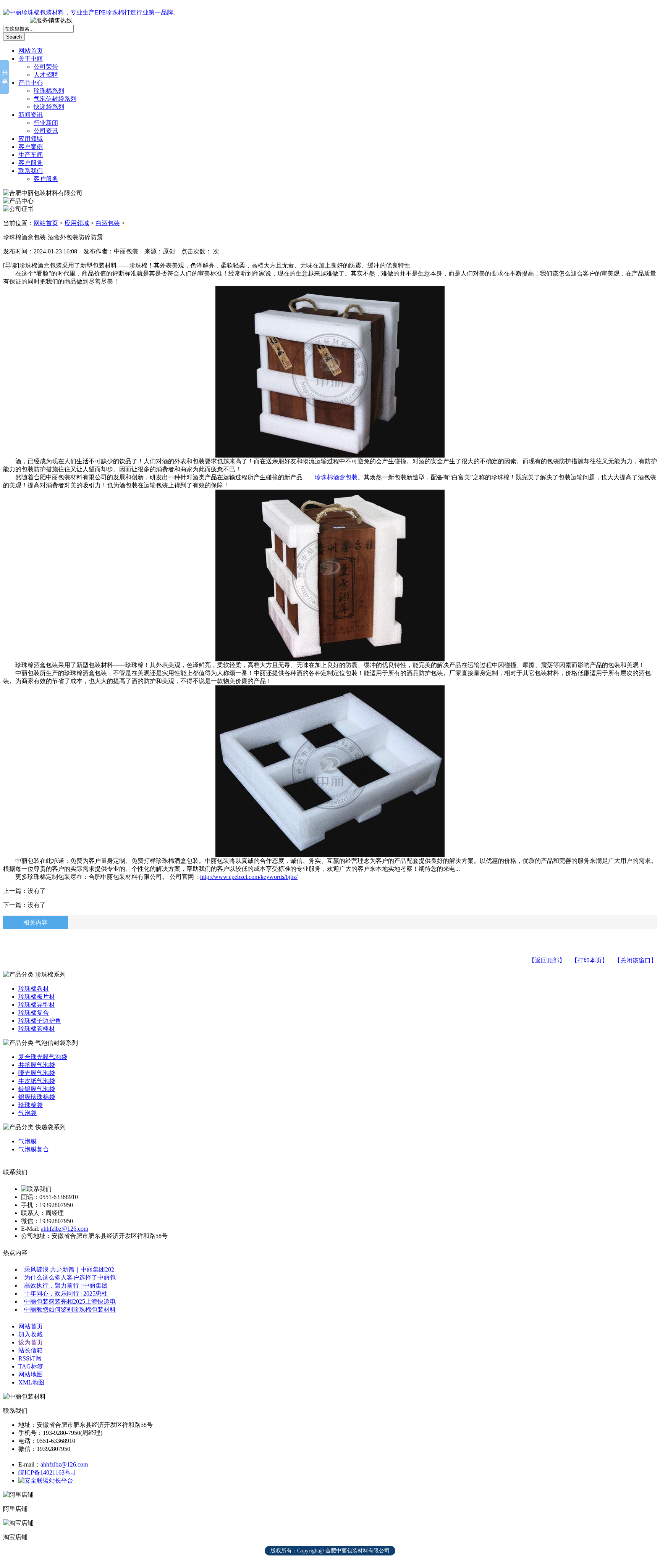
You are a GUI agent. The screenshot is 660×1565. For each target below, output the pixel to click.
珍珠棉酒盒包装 (336, 477)
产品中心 (30, 82)
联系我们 (30, 171)
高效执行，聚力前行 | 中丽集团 (66, 1285)
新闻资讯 (30, 114)
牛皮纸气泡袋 (36, 1081)
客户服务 (30, 163)
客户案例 (30, 146)
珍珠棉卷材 (33, 988)
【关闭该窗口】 (635, 960)
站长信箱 (30, 1350)
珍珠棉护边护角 (39, 1020)
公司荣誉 (46, 66)
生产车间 (30, 155)
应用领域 (30, 138)
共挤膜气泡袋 (36, 1065)
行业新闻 (46, 122)
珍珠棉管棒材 (36, 1028)
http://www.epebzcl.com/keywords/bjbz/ (249, 877)
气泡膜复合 (33, 1149)
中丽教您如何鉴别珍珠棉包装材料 (70, 1309)
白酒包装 (107, 223)
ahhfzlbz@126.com (64, 1228)
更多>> (645, 8)
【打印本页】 (589, 960)
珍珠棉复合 (33, 1012)
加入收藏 (30, 1334)
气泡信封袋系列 (55, 98)
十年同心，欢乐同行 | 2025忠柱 (66, 1293)
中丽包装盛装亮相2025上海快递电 (70, 1301)
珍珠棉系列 (49, 90)
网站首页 (30, 50)
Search (14, 37)
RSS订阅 (30, 1358)
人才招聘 (46, 74)
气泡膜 (27, 1141)
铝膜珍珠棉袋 (36, 1097)
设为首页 (30, 1342)
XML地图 (31, 1382)
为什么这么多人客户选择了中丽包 (70, 1277)
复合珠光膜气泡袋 (42, 1057)
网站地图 (30, 1374)
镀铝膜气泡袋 (36, 1089)
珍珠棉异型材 (36, 1004)
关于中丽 (30, 58)
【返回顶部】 (547, 960)
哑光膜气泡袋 (36, 1073)
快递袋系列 (49, 106)
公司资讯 (46, 130)
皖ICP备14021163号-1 (47, 1472)
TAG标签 (30, 1366)
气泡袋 (27, 1113)
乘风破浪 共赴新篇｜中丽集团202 (69, 1269)
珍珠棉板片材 (36, 996)
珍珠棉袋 (30, 1105)
